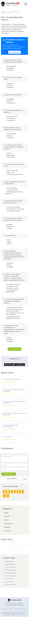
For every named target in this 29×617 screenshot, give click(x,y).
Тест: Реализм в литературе (11, 379)
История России (8, 523)
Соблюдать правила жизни (15, 174)
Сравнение (10, 263)
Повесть (9, 242)
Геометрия (7, 516)
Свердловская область (11, 576)
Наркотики (10, 226)
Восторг (9, 136)
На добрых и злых (12, 286)
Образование (11, 155)
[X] (16, 364)
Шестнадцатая (11, 66)
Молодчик (10, 83)
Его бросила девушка (13, 207)
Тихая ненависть (12, 188)
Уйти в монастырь (12, 170)
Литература (15, 11)
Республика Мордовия (11, 570)
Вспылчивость (11, 118)
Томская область (9, 581)
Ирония (9, 265)
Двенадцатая (11, 68)
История (6, 520)
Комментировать (9, 474)
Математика (7, 530)
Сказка (9, 243)
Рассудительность (12, 116)
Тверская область (9, 578)
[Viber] (19, 364)
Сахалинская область (10, 573)
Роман (9, 240)
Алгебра (6, 512)
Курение (9, 228)
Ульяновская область (10, 584)
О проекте (4, 608)
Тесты (8, 11)
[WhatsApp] (23, 364)
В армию (9, 101)
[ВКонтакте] (5, 364)
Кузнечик (9, 85)
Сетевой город (17, 608)
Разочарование (11, 134)
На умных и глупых (13, 288)
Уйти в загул (10, 172)
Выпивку (9, 224)
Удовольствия (11, 157)
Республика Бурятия (10, 567)
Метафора (10, 267)
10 (4, 496)
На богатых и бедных (13, 284)
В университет (11, 103)
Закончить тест (14, 349)
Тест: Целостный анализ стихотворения (10, 425)
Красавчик (10, 87)
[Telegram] (12, 364)
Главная (3, 11)
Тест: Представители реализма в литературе (13, 390)
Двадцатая (10, 70)
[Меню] (25, 4)
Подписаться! (14, 52)
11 (8, 496)
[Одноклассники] (9, 364)
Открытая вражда (12, 190)
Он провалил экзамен (13, 211)
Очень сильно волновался (14, 307)
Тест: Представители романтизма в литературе (14, 402)
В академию (10, 99)
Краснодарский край (10, 564)
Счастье (9, 153)
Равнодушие (10, 137)
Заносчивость (11, 120)
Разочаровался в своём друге (16, 209)
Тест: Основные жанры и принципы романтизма (14, 414)
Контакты (24, 608)
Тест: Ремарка (7, 437)
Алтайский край (9, 561)
